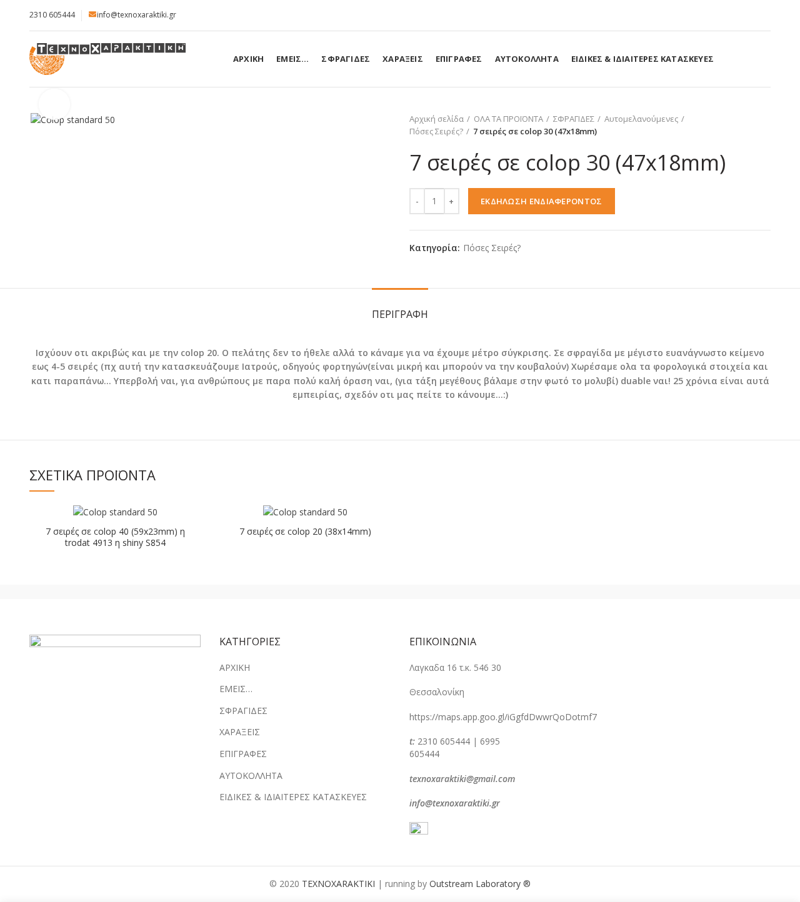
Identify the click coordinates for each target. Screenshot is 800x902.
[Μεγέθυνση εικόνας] (54, 104)
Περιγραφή (400, 314)
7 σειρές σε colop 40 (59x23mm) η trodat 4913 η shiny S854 (115, 537)
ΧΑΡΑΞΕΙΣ (239, 732)
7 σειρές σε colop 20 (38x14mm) (305, 531)
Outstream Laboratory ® (480, 884)
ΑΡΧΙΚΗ (234, 667)
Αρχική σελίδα (436, 118)
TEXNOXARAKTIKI (338, 884)
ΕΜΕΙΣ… (235, 689)
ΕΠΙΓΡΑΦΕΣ (243, 754)
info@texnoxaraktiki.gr (136, 14)
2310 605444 (52, 14)
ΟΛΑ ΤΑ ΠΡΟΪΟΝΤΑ (508, 118)
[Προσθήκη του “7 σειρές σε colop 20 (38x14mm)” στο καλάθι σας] (381, 525)
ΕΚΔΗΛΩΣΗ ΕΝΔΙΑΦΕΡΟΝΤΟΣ (541, 201)
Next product (764, 125)
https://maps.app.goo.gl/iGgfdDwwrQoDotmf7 (503, 717)
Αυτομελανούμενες (641, 118)
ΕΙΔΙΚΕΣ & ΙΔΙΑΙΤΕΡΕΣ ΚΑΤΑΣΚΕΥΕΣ (293, 797)
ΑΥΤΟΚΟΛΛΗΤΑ (250, 775)
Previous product (739, 125)
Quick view (191, 553)
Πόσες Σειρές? (436, 131)
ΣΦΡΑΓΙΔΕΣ (573, 118)
